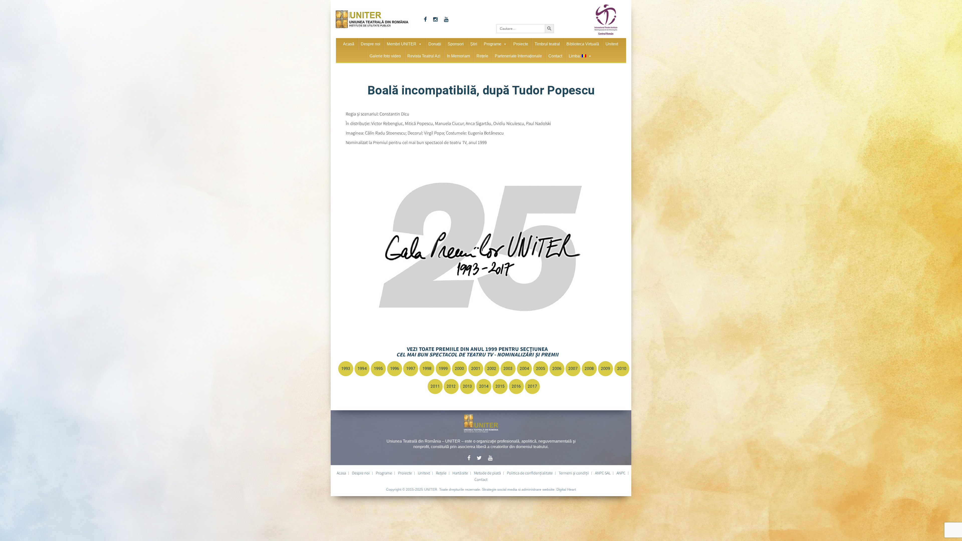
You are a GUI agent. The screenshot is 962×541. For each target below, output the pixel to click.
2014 (483, 386)
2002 (491, 368)
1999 (443, 368)
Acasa (341, 472)
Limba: (575, 56)
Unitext (612, 44)
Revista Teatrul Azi (423, 56)
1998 (426, 368)
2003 (508, 368)
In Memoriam (458, 56)
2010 (621, 368)
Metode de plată (487, 472)
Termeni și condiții (574, 472)
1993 (345, 368)
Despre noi (370, 44)
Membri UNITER (401, 44)
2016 (516, 386)
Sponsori (456, 44)
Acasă (348, 44)
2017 (532, 386)
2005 (540, 368)
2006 (556, 368)
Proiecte (520, 44)
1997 (410, 368)
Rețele (482, 56)
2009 (605, 368)
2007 (572, 368)
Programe (492, 44)
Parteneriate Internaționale (518, 56)
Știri (473, 44)
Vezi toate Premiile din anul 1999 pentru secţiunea (477, 351)
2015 (500, 386)
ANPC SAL (603, 472)
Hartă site (460, 472)
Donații (434, 44)
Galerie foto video (385, 56)
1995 (378, 368)
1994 (362, 368)
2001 (475, 368)
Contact (555, 56)
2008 (589, 368)
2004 (524, 368)
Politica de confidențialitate (530, 472)
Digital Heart (566, 489)
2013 (467, 386)
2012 (451, 386)
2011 (435, 386)
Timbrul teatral (547, 44)
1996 (394, 368)
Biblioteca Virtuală (582, 44)
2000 (459, 368)
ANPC (621, 472)
